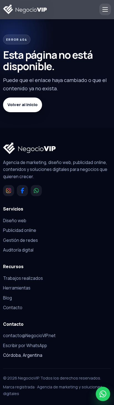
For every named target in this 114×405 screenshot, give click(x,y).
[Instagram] (8, 190)
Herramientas (16, 288)
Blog (7, 298)
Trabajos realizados (23, 278)
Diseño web (14, 220)
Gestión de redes (20, 240)
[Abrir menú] (105, 9)
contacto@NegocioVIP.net (29, 335)
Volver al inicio (22, 104)
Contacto (12, 307)
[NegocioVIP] (25, 9)
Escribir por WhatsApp (25, 345)
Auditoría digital (18, 250)
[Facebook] (22, 190)
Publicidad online (19, 230)
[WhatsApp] (36, 190)
